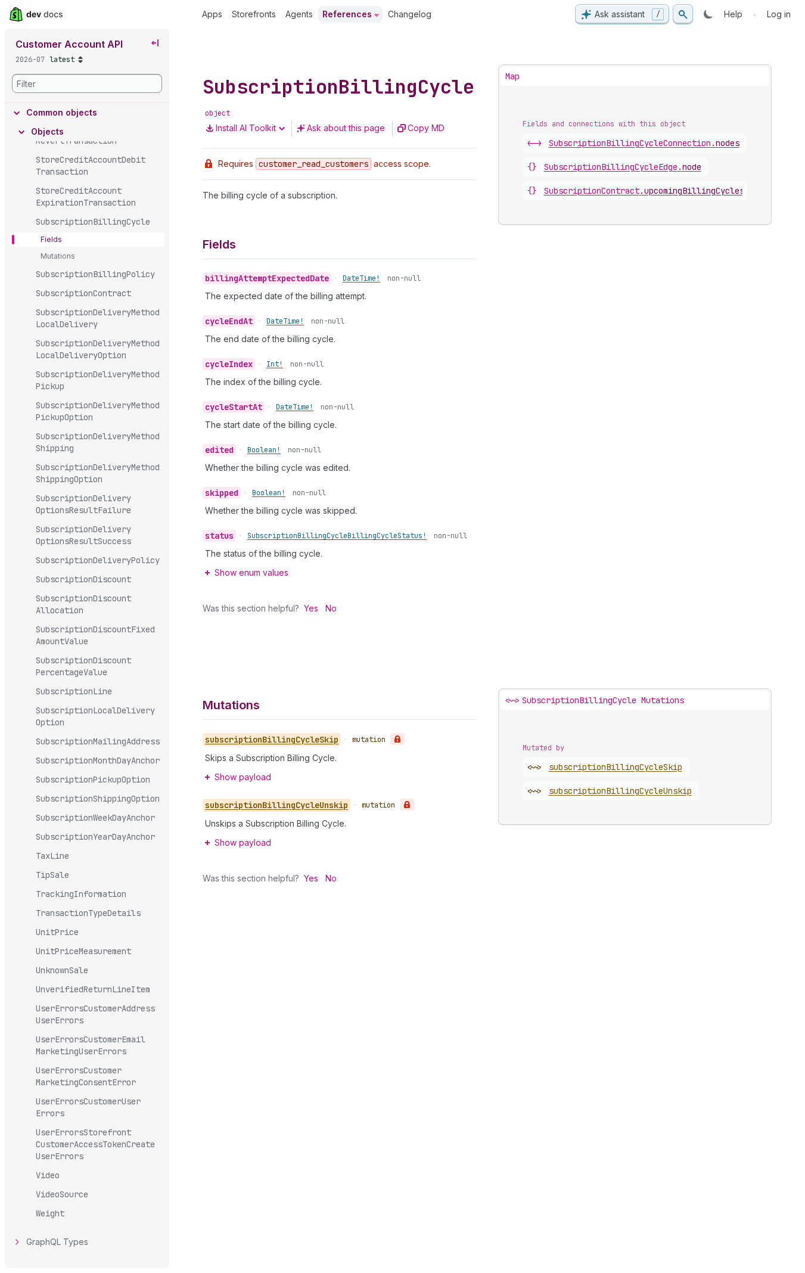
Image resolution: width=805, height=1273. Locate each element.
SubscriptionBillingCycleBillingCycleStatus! (337, 536)
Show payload (243, 777)
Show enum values (251, 572)
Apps (212, 14)
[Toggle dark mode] (708, 14)
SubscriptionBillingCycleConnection (644, 143)
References (347, 14)
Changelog (409, 14)
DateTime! (361, 278)
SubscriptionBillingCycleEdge (622, 167)
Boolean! (264, 450)
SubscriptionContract (644, 190)
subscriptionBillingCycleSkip (615, 767)
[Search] (683, 14)
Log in (779, 14)
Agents (299, 14)
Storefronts (254, 14)
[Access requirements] (397, 739)
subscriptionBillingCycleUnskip (620, 790)
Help (733, 14)
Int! (274, 364)
